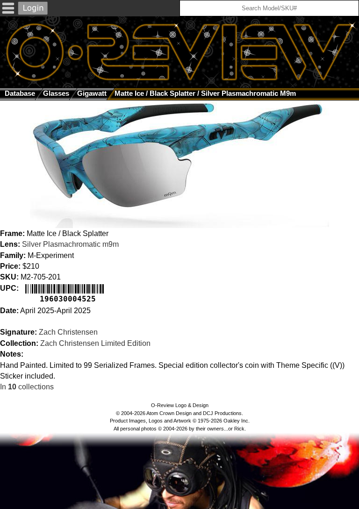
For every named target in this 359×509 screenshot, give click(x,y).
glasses (56, 93)
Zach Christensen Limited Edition (95, 343)
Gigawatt (92, 93)
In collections (27, 387)
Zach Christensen (68, 332)
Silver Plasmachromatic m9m (70, 244)
